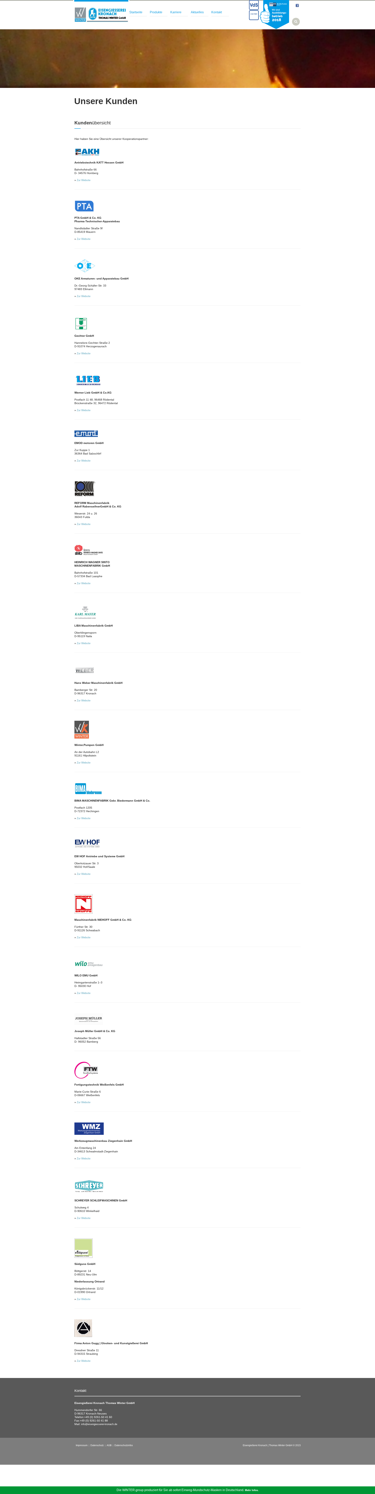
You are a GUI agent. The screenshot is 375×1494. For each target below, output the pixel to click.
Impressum (82, 1445)
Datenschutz (97, 1445)
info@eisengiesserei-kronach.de (99, 1424)
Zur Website (83, 180)
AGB (109, 1445)
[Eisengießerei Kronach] (101, 14)
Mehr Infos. (252, 1490)
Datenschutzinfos (123, 1445)
